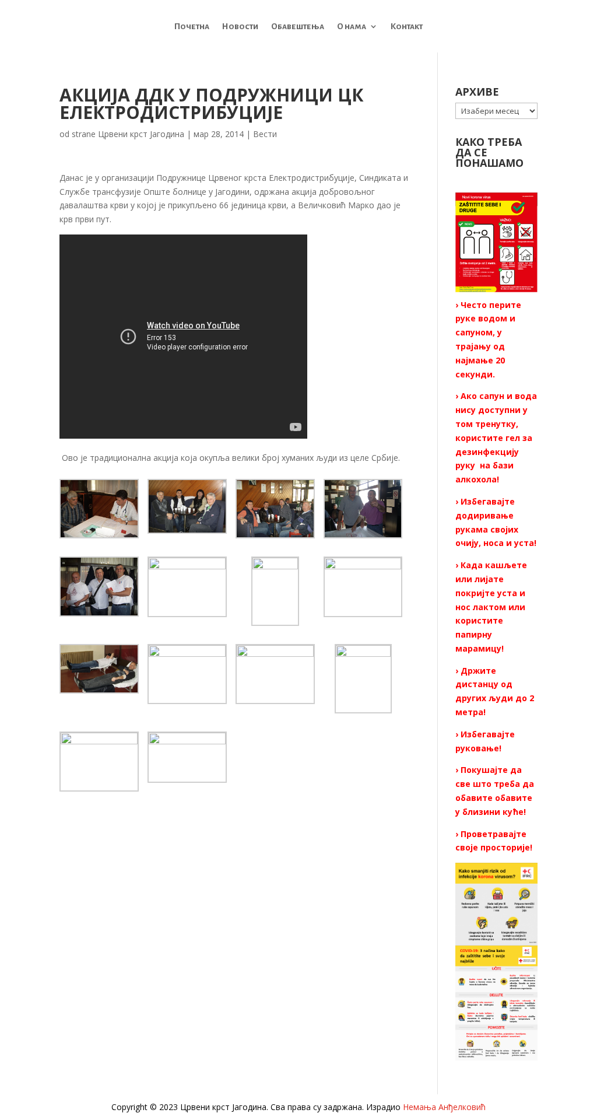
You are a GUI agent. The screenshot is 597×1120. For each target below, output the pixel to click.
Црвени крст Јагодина (141, 133)
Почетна (191, 26)
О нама (351, 26)
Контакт (407, 26)
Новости (240, 26)
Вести (265, 133)
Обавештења (297, 26)
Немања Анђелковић (444, 1106)
